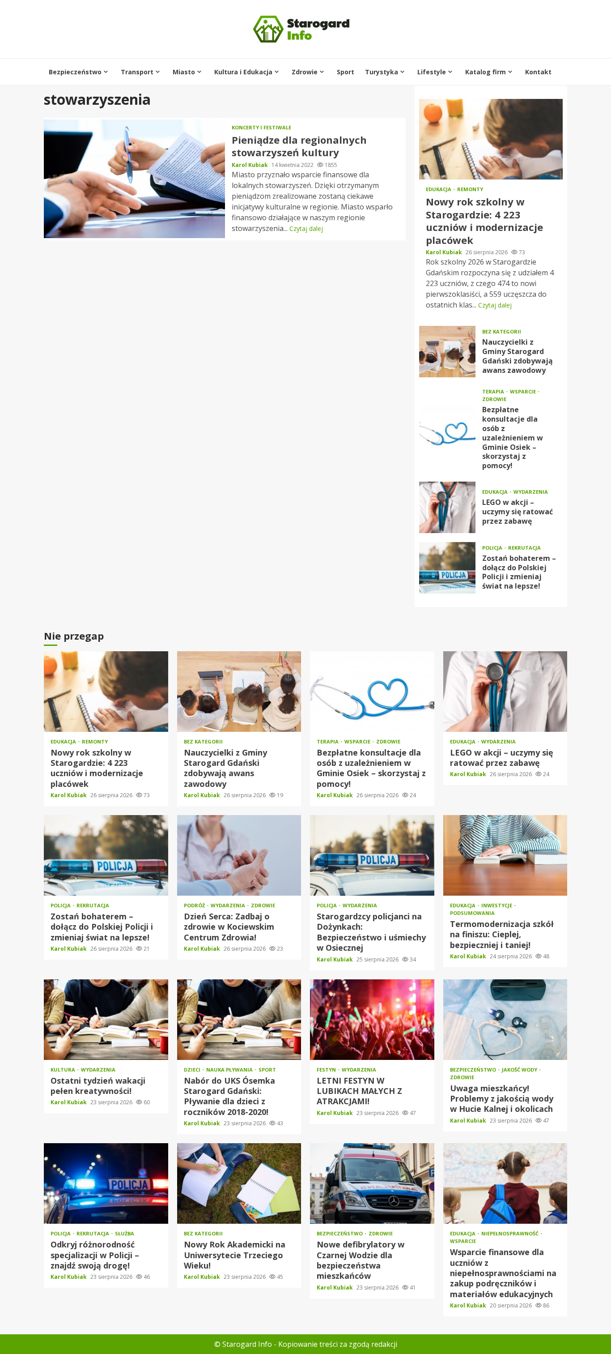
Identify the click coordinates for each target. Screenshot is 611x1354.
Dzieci (193, 1069)
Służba (124, 1233)
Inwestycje (497, 905)
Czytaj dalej (306, 228)
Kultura (63, 1069)
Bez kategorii (501, 331)
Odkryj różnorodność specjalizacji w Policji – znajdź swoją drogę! (106, 1183)
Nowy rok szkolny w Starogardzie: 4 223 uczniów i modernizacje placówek (491, 139)
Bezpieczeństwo (75, 72)
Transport (137, 72)
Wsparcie (523, 391)
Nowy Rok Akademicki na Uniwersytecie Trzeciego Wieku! (239, 1183)
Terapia (493, 391)
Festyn (327, 1069)
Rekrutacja (524, 547)
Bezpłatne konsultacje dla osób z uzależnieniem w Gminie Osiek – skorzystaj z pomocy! (447, 429)
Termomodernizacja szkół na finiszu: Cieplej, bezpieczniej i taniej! (505, 855)
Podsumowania (472, 912)
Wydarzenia (530, 491)
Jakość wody (520, 1069)
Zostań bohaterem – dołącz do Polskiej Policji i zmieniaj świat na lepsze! (447, 568)
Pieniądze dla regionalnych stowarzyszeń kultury (134, 179)
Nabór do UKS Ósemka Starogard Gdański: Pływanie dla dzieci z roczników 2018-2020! (239, 1019)
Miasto (184, 72)
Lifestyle (431, 72)
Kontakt (538, 72)
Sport (345, 72)
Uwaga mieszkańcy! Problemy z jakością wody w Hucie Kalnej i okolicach (505, 1019)
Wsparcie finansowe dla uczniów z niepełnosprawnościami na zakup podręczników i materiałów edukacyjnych (505, 1183)
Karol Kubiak (250, 165)
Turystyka (381, 72)
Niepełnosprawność (510, 1233)
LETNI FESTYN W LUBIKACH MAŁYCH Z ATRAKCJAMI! (372, 1019)
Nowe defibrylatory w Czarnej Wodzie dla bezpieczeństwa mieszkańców (372, 1183)
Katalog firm (485, 72)
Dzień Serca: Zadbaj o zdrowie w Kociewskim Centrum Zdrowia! (239, 855)
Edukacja (439, 189)
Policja (493, 547)
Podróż (195, 905)
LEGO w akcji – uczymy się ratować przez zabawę (447, 507)
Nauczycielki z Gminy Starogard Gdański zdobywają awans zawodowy (447, 351)
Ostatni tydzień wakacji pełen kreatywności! (106, 1019)
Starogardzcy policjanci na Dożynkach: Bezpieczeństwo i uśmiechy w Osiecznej (372, 855)
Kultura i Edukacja (243, 72)
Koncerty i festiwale (261, 127)
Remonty (470, 189)
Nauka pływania (230, 1069)
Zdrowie (305, 72)
